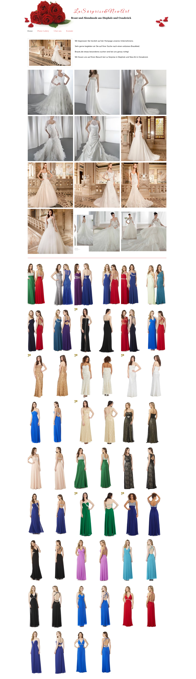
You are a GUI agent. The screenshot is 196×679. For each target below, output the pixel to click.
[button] (50, 92)
